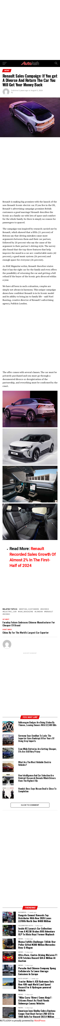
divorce (45, 609)
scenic (7, 614)
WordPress (39, 1020)
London (39, 612)
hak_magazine (26, 612)
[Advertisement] (30, 30)
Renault (49, 612)
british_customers (29, 609)
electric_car (10, 612)
